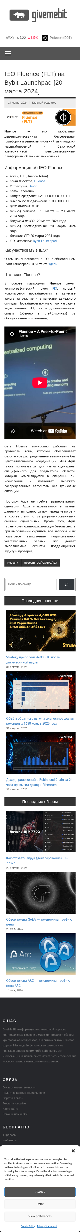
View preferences (40, 1216)
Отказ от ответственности (19, 1087)
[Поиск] (66, 584)
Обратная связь (13, 1098)
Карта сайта (10, 1109)
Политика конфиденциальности (24, 1093)
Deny (40, 1204)
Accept (40, 1192)
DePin (33, 186)
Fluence (39, 181)
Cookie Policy (28, 1226)
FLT (54, 288)
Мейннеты (9, 1140)
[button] (73, 1151)
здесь (52, 264)
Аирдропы (9, 1135)
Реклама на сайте (14, 1103)
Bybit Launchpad (45, 241)
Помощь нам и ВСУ (15, 1114)
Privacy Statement (47, 1226)
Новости (12, 563)
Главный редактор (44, 102)
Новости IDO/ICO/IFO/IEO (40, 563)
